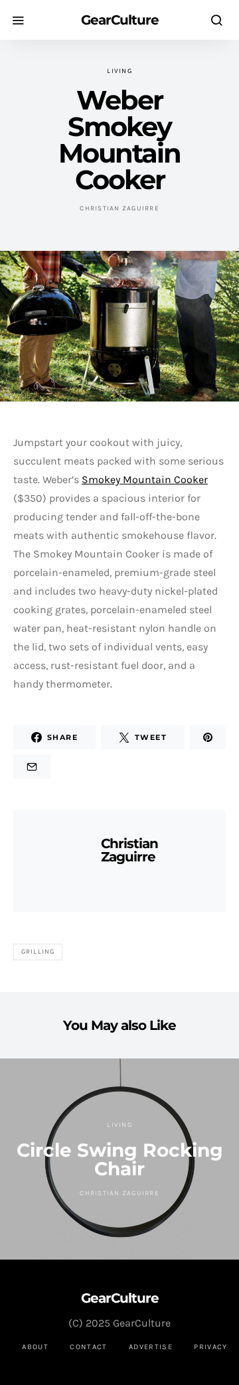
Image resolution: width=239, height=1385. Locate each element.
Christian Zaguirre (119, 208)
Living (119, 71)
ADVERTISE (151, 1347)
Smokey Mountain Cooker (145, 479)
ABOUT (35, 1347)
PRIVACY (211, 1347)
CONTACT (89, 1347)
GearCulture (120, 20)
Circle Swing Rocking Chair (120, 1159)
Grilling (38, 952)
